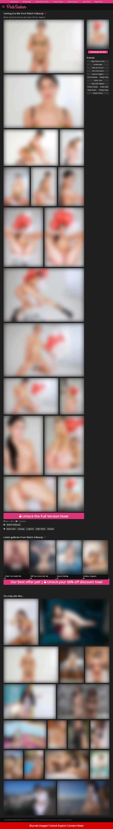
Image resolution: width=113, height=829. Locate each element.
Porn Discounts (98, 71)
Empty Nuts (104, 77)
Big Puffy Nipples (97, 84)
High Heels (40, 529)
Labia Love (14, 2)
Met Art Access (73, 2)
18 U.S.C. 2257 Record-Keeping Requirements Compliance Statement (49, 820)
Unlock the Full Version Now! (45, 516)
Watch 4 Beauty (35, 13)
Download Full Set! (98, 52)
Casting (21, 529)
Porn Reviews (92, 77)
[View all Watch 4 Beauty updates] (44, 537)
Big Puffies (99, 2)
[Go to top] (107, 822)
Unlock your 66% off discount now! (56, 582)
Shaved (50, 529)
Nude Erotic (92, 90)
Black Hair (11, 529)
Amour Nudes (58, 2)
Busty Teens (98, 93)
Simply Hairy (103, 90)
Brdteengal (27, 2)
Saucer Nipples (97, 74)
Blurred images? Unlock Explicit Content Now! (56, 825)
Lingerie (30, 529)
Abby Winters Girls (42, 2)
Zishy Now (86, 2)
